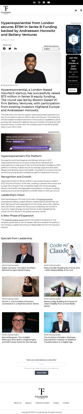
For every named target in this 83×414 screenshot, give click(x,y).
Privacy (56, 403)
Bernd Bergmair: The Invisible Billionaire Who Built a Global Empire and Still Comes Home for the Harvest (19, 339)
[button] (75, 10)
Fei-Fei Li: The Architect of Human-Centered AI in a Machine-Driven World (20, 302)
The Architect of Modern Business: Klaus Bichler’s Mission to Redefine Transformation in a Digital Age (60, 339)
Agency (28, 403)
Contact (66, 403)
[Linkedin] (34, 2)
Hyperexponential (45, 199)
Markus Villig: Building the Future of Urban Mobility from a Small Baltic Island (60, 303)
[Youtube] (48, 2)
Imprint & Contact (42, 403)
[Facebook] (44, 2)
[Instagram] (39, 2)
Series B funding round (14, 220)
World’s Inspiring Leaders (10, 265)
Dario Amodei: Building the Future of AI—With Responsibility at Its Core (62, 269)
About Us (17, 403)
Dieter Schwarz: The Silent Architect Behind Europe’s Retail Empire (18, 269)
